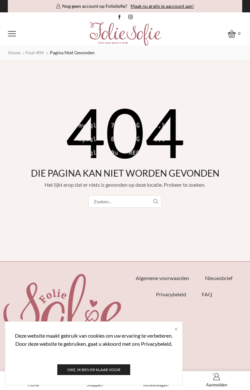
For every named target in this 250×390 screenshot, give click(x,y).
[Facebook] (119, 17)
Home (14, 52)
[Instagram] (130, 17)
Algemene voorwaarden (162, 278)
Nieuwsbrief (218, 278)
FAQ (207, 294)
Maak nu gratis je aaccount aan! (162, 6)
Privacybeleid (171, 294)
